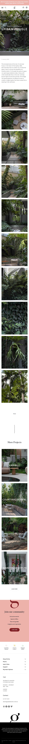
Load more (14, 589)
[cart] (23, 7)
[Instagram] (4, 706)
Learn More (6, 664)
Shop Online (6, 659)
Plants (5, 661)
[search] (5, 7)
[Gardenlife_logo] (14, 8)
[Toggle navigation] (2, 8)
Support (5, 667)
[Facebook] (6, 706)
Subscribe (14, 629)
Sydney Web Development (17, 740)
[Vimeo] (11, 706)
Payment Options (8, 669)
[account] (27, 7)
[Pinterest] (9, 706)
